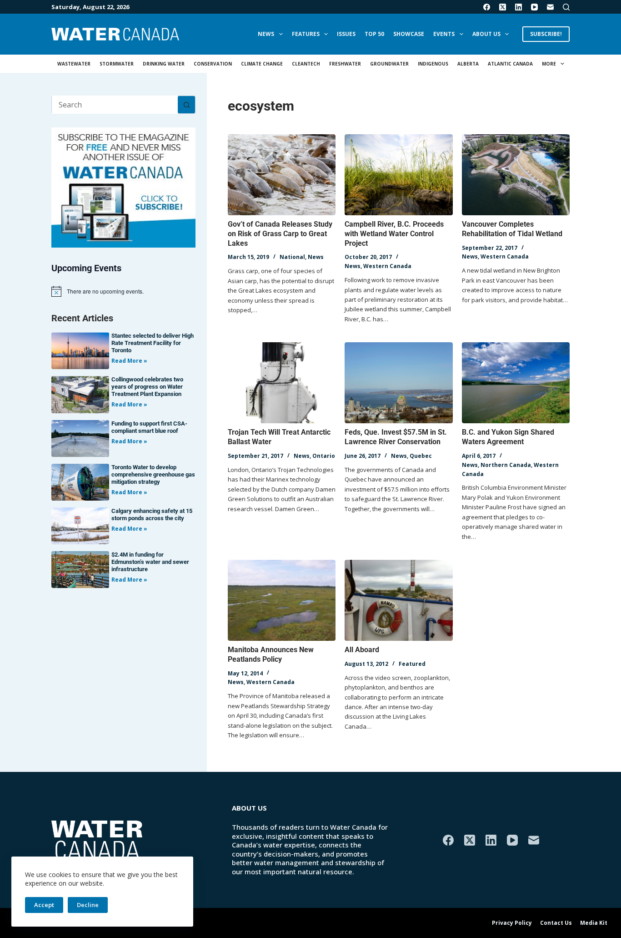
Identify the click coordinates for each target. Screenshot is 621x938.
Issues (346, 34)
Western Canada (387, 266)
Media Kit (593, 923)
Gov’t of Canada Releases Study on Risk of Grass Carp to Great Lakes (280, 234)
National (292, 257)
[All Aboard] (398, 600)
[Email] (550, 7)
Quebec (421, 456)
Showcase (408, 34)
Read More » (129, 361)
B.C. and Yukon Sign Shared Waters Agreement (508, 437)
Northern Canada (506, 465)
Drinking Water (164, 64)
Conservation (213, 64)
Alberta (468, 64)
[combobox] (115, 105)
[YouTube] (534, 7)
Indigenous (433, 64)
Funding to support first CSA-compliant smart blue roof (149, 427)
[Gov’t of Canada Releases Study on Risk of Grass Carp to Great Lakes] (282, 174)
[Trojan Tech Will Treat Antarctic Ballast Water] (282, 382)
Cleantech (306, 64)
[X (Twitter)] (502, 7)
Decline (88, 905)
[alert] (123, 291)
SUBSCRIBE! (546, 34)
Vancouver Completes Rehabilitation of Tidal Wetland (512, 229)
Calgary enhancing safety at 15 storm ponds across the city (151, 514)
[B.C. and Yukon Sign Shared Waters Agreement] (516, 382)
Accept (44, 905)
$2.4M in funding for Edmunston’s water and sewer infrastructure (150, 562)
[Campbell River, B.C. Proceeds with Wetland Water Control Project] (398, 174)
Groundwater (389, 64)
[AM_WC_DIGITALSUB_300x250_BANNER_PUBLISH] (123, 187)
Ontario (323, 456)
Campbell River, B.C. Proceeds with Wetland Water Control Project (394, 234)
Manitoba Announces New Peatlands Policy (271, 654)
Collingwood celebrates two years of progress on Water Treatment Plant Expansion (147, 386)
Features (306, 34)
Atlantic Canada (510, 64)
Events (444, 34)
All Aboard (362, 649)
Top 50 (374, 34)
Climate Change (262, 64)
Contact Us (556, 923)
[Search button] (186, 104)
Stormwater (117, 64)
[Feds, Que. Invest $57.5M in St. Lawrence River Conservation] (398, 382)
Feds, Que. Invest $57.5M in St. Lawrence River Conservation (396, 437)
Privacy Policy (512, 923)
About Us (486, 34)
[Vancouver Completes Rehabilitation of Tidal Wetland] (516, 174)
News (266, 34)
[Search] (566, 7)
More (549, 64)
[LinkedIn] (518, 7)
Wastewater (73, 64)
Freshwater (345, 64)
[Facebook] (486, 7)
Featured (412, 664)
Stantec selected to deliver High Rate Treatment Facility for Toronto (152, 343)
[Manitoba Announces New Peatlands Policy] (282, 600)
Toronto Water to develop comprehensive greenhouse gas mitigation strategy (153, 474)
